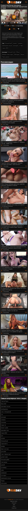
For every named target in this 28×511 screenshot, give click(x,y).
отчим (21, 45)
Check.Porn (14, 508)
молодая (15, 45)
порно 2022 (5, 48)
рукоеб (3, 465)
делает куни (4, 457)
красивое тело (5, 430)
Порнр (2, 480)
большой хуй (8, 43)
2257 (14, 504)
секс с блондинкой (6, 411)
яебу (2, 470)
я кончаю (3, 422)
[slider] (6, 22)
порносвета (4, 443)
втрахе (15, 43)
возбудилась (4, 409)
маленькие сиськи (7, 45)
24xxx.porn (14, 503)
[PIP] (23, 22)
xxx (2, 414)
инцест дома (4, 427)
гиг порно (3, 475)
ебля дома (4, 483)
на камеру (3, 467)
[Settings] (20, 22)
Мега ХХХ (3, 403)
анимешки (4, 472)
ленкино (20, 43)
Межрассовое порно (7, 54)
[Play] (2, 22)
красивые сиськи (5, 406)
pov (2, 435)
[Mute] (14, 22)
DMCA (14, 506)
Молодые (16, 54)
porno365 (3, 451)
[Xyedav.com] (14, 3)
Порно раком (5, 57)
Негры (22, 54)
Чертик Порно (4, 401)
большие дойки (5, 459)
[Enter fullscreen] (25, 22)
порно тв (3, 425)
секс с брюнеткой (5, 454)
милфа (3, 446)
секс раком (4, 462)
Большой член (11, 52)
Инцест (19, 52)
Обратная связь (13, 501)
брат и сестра (5, 449)
